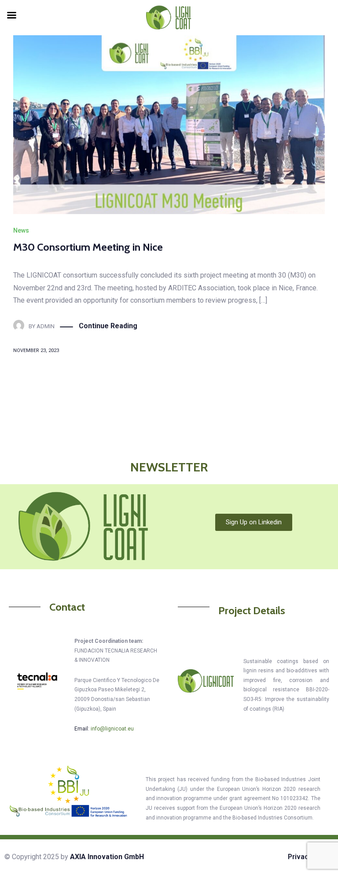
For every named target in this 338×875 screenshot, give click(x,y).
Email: (104, 729)
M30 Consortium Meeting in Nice (88, 247)
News (21, 230)
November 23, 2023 (36, 350)
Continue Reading (108, 326)
